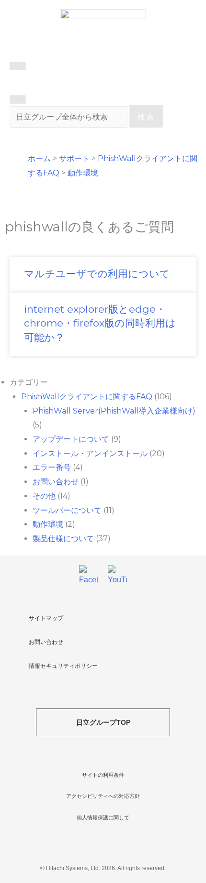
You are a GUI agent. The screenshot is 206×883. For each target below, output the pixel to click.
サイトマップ (46, 618)
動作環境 (48, 524)
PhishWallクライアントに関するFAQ (86, 396)
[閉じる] (18, 99)
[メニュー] (18, 66)
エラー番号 (52, 467)
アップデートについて (71, 439)
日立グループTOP (103, 722)
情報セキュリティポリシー (63, 666)
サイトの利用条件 (103, 775)
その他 (44, 496)
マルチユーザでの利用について (97, 274)
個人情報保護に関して (103, 817)
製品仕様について (63, 538)
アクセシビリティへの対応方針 (103, 796)
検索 (146, 116)
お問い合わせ (56, 481)
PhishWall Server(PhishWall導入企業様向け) (114, 410)
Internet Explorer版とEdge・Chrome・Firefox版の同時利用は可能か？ (100, 323)
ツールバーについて (67, 510)
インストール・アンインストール (90, 453)
